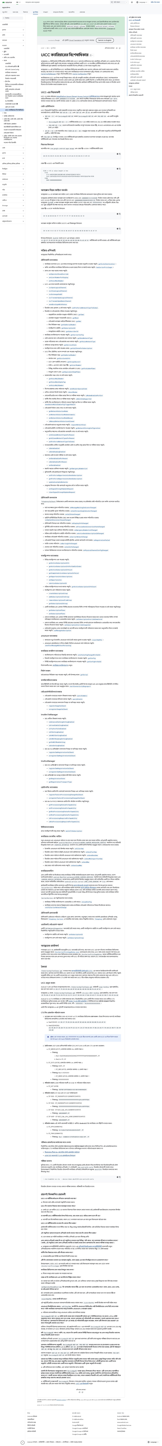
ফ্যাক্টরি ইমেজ (31, 1428)
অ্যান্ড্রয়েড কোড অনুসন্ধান (32, 2)
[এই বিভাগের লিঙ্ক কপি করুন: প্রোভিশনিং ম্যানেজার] (59, 787)
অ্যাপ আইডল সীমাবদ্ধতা (88, 888)
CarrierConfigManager (48, 74)
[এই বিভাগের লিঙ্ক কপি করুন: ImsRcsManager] (57, 761)
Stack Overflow (121, 1428)
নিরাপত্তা (25, 12)
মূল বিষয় (35, 12)
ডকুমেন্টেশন (6, 7)
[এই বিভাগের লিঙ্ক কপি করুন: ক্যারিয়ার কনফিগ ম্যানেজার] (65, 651)
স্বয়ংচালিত (72, 12)
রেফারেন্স (82, 12)
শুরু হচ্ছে (15, 12)
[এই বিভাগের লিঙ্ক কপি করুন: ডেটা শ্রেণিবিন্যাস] (56, 106)
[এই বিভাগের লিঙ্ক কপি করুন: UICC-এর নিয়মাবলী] (62, 92)
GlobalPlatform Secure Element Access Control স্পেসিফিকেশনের (78, 96)
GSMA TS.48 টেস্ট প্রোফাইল (78, 1001)
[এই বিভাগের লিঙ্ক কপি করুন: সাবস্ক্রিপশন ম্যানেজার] (60, 556)
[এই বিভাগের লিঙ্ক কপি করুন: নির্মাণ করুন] (52, 671)
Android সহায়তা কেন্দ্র (123, 1416)
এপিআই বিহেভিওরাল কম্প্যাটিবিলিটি (90, 1246)
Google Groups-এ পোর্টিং (79, 1434)
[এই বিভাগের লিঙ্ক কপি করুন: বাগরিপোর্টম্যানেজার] (59, 680)
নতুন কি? (5, 12)
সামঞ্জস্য (45, 12)
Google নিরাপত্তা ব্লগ (77, 1425)
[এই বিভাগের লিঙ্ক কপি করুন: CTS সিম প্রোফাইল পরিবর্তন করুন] (67, 1013)
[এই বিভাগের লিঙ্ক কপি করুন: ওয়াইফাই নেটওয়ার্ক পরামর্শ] (65, 925)
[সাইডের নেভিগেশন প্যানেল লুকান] (22, 1443)
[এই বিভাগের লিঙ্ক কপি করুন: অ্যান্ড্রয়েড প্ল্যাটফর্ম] (60, 946)
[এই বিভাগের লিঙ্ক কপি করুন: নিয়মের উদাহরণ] (56, 145)
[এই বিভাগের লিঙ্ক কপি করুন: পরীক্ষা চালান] (53, 1161)
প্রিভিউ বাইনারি (31, 1425)
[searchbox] (12, 18)
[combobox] (119, 2)
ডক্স (17, 2)
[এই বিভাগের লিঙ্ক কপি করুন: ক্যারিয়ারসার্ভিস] (55, 871)
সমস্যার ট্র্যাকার (121, 1431)
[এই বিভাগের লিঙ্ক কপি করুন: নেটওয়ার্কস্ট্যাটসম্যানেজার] (64, 692)
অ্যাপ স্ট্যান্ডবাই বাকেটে (80, 885)
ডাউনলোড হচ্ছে (31, 1422)
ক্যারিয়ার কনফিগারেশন (60, 665)
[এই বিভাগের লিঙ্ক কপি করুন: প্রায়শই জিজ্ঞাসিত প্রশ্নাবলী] (67, 1194)
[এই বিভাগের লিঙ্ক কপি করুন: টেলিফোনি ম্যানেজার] (59, 260)
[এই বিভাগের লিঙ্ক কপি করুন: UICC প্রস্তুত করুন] (57, 983)
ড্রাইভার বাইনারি (31, 1431)
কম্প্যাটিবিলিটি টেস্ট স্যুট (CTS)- (82, 971)
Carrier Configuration (80, 74)
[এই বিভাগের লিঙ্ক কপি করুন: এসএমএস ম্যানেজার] (59, 636)
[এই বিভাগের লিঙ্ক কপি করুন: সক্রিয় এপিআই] (57, 251)
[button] (11, 29)
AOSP (42, 48)
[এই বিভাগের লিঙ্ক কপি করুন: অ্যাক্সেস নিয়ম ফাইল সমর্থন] (69, 190)
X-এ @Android (76, 1416)
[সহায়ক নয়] (119, 48)
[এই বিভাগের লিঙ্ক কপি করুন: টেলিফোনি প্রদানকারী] (59, 913)
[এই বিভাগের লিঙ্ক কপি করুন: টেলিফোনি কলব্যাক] (59, 498)
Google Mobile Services (124, 1425)
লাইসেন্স (58, 1442)
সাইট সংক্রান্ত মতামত (76, 1442)
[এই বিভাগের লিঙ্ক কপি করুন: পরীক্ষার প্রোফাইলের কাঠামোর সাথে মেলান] (73, 1142)
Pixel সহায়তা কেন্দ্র (122, 1419)
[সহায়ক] (116, 48)
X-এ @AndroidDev (77, 1419)
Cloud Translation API (76, 40)
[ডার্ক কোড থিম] (117, 154)
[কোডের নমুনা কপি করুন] (120, 154)
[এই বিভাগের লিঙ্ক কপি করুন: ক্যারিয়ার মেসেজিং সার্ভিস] (63, 836)
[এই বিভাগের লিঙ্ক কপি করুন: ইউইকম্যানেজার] (56, 827)
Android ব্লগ (75, 1422)
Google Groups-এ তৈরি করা (80, 1431)
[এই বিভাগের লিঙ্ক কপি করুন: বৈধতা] (49, 967)
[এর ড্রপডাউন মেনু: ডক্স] (20, 2)
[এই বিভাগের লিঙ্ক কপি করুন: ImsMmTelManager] (60, 715)
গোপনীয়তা (65, 1442)
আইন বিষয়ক (50, 1442)
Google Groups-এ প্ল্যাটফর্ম (80, 1428)
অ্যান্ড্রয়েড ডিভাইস (58, 12)
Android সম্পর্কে (32, 1442)
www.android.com (122, 1422)
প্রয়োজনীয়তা (30, 1419)
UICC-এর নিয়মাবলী (82, 1384)
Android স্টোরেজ (32, 1416)
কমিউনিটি (41, 1442)
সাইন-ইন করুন (155, 2)
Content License (61, 1400)
